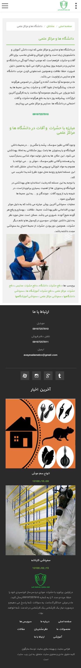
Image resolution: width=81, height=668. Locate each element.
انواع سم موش (40, 473)
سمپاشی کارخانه (40, 560)
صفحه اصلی (65, 26)
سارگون (26, 649)
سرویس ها (25, 621)
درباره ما (44, 621)
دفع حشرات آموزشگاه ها (39, 291)
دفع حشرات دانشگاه (50, 286)
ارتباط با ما (39, 637)
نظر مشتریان (40, 629)
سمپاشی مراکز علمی (50, 296)
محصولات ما (63, 629)
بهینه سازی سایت (45, 649)
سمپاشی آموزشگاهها (26, 296)
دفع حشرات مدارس (26, 286)
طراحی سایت (63, 649)
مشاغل (50, 26)
